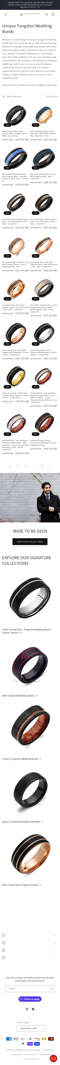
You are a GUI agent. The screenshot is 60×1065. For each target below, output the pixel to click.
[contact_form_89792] (53, 1058)
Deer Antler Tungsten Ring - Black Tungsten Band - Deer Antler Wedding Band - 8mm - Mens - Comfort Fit (43, 308)
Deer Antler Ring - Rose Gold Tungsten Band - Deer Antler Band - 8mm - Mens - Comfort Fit (15, 307)
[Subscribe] (51, 988)
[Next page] (49, 466)
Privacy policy (16, 1054)
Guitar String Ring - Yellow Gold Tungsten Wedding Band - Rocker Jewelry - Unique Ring (15, 395)
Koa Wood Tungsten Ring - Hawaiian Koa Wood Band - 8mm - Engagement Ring (43, 442)
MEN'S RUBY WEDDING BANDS (18, 695)
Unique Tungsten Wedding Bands (20, 758)
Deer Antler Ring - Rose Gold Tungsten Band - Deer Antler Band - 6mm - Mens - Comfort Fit (43, 264)
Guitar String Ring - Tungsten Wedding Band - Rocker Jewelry (27, 631)
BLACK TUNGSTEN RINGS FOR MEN (21, 821)
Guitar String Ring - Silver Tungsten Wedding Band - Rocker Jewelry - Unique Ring (43, 352)
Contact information (31, 1059)
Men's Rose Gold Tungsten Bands (20, 884)
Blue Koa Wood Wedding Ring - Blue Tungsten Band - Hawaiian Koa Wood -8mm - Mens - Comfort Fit (15, 177)
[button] (6, 14)
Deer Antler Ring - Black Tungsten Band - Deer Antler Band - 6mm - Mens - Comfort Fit (15, 221)
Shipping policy (46, 1054)
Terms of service (31, 1054)
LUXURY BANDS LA (19, 1050)
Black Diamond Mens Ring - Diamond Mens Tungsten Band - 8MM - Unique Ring (15, 133)
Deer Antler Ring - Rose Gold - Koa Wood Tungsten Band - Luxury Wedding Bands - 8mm (15, 264)
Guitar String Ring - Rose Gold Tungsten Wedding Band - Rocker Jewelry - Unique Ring (15, 352)
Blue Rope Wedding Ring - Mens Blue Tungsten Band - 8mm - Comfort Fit (43, 176)
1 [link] (10, 465)
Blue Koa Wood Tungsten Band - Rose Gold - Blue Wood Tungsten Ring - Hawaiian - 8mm (43, 133)
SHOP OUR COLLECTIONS (30, 541)
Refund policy (49, 1050)
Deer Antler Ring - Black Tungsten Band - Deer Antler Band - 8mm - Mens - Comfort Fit (43, 221)
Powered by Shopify (33, 1050)
